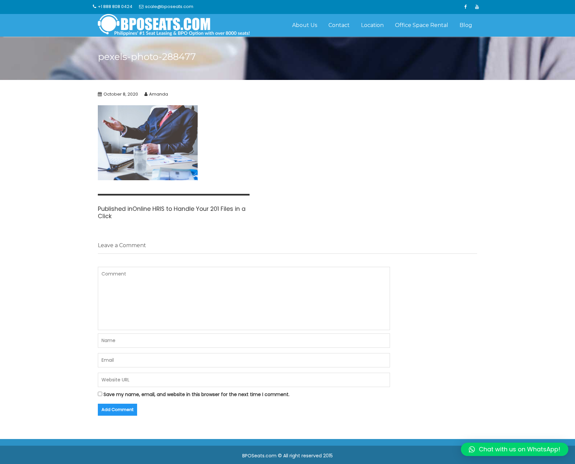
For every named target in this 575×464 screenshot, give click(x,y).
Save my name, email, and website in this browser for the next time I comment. (196, 394)
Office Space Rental (421, 25)
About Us (304, 25)
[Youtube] (477, 7)
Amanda (158, 94)
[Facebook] (465, 7)
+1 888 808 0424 (115, 6)
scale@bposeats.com (169, 6)
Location (372, 25)
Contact (339, 25)
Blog (466, 25)
